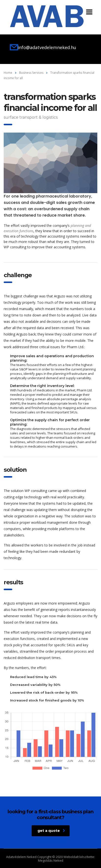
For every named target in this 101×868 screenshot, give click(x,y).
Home (8, 73)
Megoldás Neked (50, 860)
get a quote (49, 830)
